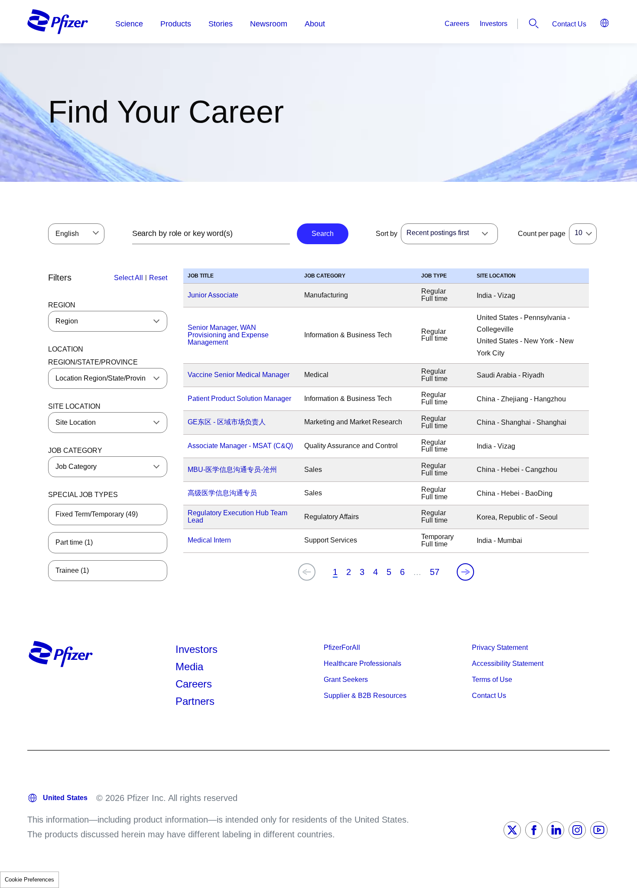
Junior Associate (213, 295)
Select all (128, 277)
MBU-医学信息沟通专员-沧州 (232, 469)
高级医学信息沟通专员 (222, 493)
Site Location (74, 406)
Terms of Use (492, 679)
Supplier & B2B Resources (365, 695)
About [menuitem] (315, 23)
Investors (493, 23)
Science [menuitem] (129, 23)
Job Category (75, 450)
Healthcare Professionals (362, 663)
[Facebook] (534, 830)
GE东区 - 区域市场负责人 (227, 422)
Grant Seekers (346, 679)
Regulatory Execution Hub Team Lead (237, 516)
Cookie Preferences (29, 879)
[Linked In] (555, 830)
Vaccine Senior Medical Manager (238, 374)
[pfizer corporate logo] (57, 21)
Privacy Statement (500, 647)
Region (61, 305)
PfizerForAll (342, 647)
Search (534, 23)
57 (434, 572)
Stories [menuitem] (220, 23)
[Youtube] (599, 830)
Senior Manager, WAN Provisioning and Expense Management (228, 335)
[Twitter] (512, 830)
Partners (195, 701)
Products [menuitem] (175, 23)
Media (189, 666)
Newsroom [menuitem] (268, 23)
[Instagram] (577, 830)
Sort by (386, 233)
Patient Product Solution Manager (239, 398)
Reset (158, 277)
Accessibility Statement (507, 663)
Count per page (542, 233)
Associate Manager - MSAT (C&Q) (240, 445)
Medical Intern (209, 540)
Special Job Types (83, 494)
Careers (457, 23)
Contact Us (569, 24)
